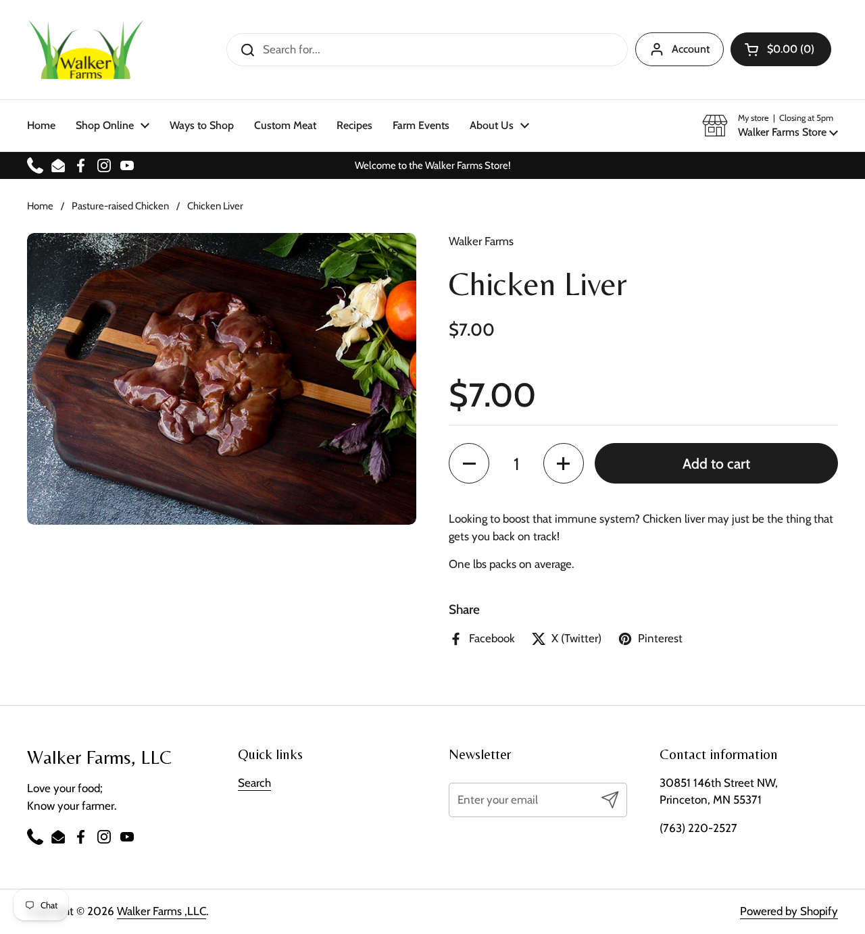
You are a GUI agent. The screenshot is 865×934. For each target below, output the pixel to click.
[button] (781, 49)
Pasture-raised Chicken (120, 206)
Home (40, 206)
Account (691, 49)
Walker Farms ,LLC (161, 911)
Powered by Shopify (789, 911)
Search (254, 782)
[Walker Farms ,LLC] (86, 49)
